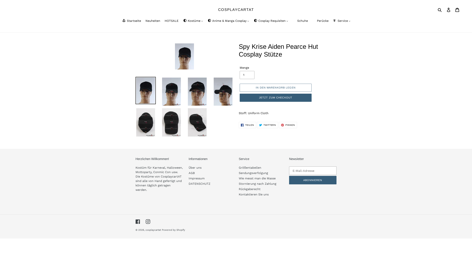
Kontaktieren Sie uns (254, 194)
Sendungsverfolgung (253, 173)
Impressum (197, 178)
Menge (244, 67)
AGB (192, 173)
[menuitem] (131, 21)
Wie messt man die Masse (257, 178)
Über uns (195, 167)
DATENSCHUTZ (199, 183)
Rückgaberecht (250, 189)
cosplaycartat (236, 10)
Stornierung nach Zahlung (257, 183)
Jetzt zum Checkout (275, 97)
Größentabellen (250, 167)
